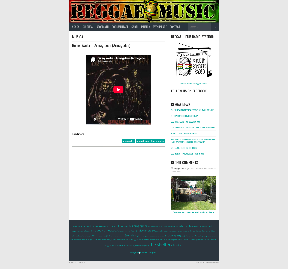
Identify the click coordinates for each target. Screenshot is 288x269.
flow (129, 231)
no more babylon (157, 239)
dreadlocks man (85, 231)
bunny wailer (157, 141)
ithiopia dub (138, 236)
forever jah (134, 231)
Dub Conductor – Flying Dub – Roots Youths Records (193, 127)
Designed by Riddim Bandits (207, 263)
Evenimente (160, 26)
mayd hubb (93, 239)
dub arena (94, 231)
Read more (78, 133)
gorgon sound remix (170, 231)
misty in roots (111, 239)
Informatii (102, 26)
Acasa (76, 26)
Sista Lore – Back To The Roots (184, 148)
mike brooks (102, 239)
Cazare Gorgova (148, 252)
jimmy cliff (175, 235)
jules (182, 236)
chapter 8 (176, 226)
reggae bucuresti (112, 245)
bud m (126, 226)
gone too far (159, 231)
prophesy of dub (196, 239)
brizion (103, 226)
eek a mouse (106, 230)
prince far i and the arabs (181, 239)
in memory (99, 236)
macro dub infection (80, 239)
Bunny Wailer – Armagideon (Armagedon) (101, 45)
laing (205, 236)
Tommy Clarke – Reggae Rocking (184, 133)
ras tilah (213, 239)
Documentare (120, 26)
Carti (134, 26)
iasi (93, 235)
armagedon (128, 141)
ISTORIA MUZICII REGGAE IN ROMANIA (184, 116)
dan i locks (208, 226)
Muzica (145, 26)
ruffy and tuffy (136, 245)
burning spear (138, 226)
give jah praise (147, 230)
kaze (192, 236)
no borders (148, 239)
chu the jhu (186, 226)
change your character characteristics (160, 226)
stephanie (145, 245)
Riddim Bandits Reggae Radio (193, 83)
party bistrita (168, 239)
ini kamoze (118, 236)
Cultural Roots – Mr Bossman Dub (185, 121)
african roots (85, 226)
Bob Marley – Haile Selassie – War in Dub (187, 153)
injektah (128, 235)
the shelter (160, 244)
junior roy (187, 236)
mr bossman (121, 239)
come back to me (198, 226)
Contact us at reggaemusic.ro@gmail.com (193, 212)
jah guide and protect (150, 236)
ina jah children (109, 236)
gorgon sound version (185, 231)
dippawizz (75, 231)
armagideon (142, 141)
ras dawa (206, 239)
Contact (175, 26)
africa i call (76, 226)
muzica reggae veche (135, 239)
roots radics (125, 245)
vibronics (176, 245)
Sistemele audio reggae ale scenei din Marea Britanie (192, 110)
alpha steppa (95, 226)
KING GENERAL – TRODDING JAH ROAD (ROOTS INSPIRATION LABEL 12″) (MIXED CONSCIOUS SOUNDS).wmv (193, 140)
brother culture (115, 226)
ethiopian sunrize (121, 231)
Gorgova (134, 252)
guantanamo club (199, 231)
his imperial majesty (83, 236)
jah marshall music (164, 236)
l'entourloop (199, 236)
